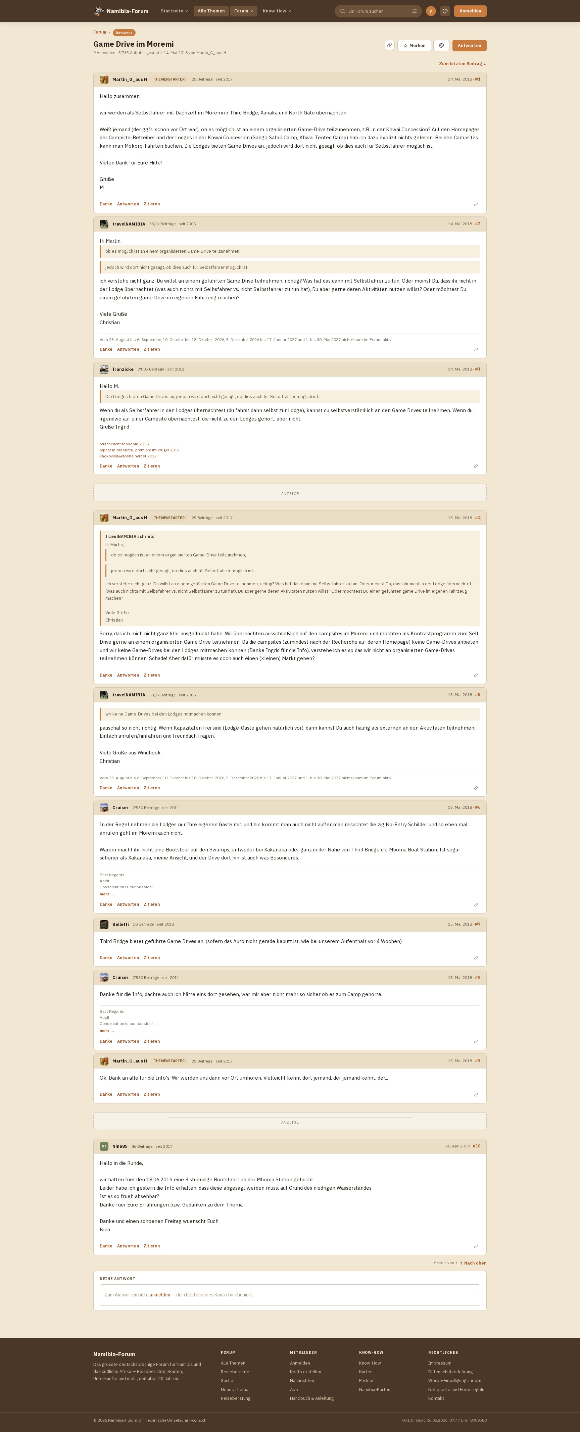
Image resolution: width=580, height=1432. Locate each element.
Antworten (469, 45)
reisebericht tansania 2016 (124, 443)
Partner (366, 1380)
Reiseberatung (235, 1398)
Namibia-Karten (374, 1389)
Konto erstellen (305, 1372)
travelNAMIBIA (128, 224)
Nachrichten (302, 1380)
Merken (414, 45)
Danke (106, 203)
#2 (477, 223)
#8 (477, 977)
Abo (294, 1389)
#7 (477, 924)
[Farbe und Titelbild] (441, 45)
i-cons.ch (197, 1420)
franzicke (123, 369)
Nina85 (120, 1146)
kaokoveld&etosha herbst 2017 (128, 455)
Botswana (124, 33)
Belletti (120, 924)
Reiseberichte (235, 1372)
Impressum (439, 1363)
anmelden (160, 1295)
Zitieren (152, 203)
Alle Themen (211, 11)
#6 (477, 807)
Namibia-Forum (128, 11)
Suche (227, 1380)
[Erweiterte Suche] (414, 11)
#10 (476, 1145)
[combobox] (377, 11)
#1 (477, 79)
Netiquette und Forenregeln (456, 1389)
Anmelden (470, 11)
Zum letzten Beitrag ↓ (463, 63)
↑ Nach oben (473, 1263)
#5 (477, 694)
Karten (366, 1372)
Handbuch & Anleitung (312, 1398)
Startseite (172, 11)
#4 (477, 517)
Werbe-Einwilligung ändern (454, 1380)
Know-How (274, 11)
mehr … (107, 893)
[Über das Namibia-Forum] (98, 11)
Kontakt (436, 1398)
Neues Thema (234, 1389)
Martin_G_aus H (129, 79)
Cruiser (120, 807)
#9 (477, 1060)
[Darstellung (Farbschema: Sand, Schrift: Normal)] (445, 11)
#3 (477, 369)
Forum (241, 11)
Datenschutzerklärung (450, 1372)
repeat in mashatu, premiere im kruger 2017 (140, 449)
